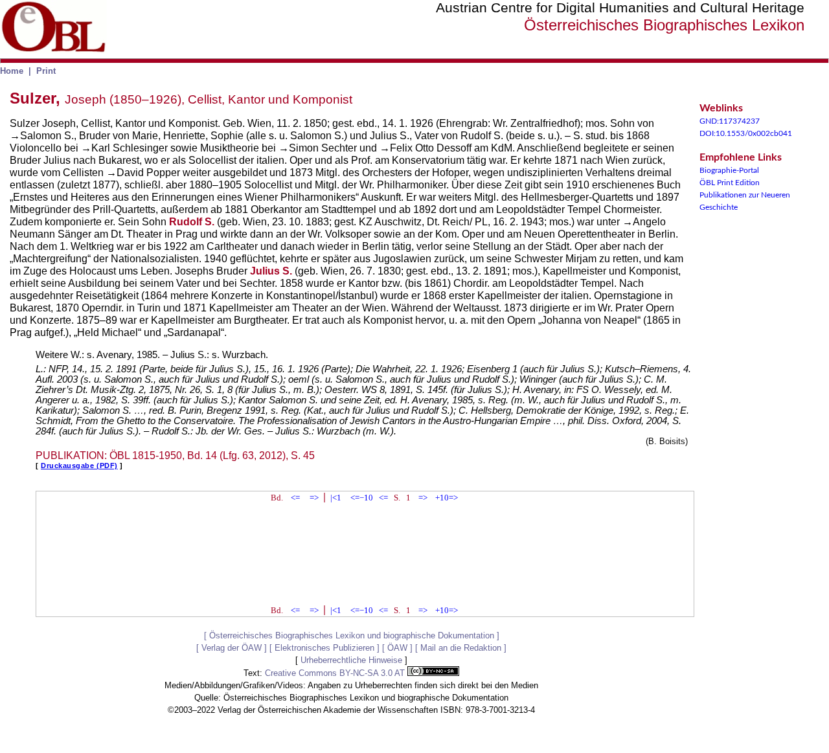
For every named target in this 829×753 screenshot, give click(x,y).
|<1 (335, 497)
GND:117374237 (729, 121)
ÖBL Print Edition (729, 182)
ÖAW (397, 648)
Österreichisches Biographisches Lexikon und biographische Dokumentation (351, 635)
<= (295, 497)
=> (314, 497)
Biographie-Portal (729, 170)
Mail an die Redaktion (460, 648)
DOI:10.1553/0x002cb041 (745, 133)
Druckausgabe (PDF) (79, 465)
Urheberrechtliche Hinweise (351, 660)
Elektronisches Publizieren (324, 648)
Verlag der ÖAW (231, 648)
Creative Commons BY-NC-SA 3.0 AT (336, 673)
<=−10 (361, 497)
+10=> (446, 497)
